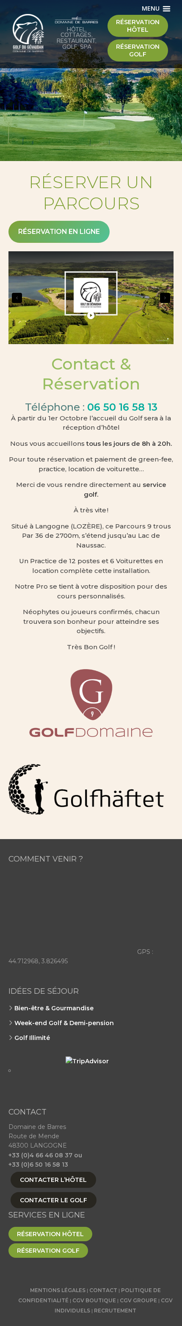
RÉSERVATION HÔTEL (50, 1234)
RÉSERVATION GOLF (48, 1250)
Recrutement (115, 1310)
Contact (103, 1290)
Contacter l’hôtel (53, 1180)
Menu (151, 8)
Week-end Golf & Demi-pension (64, 1023)
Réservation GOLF (138, 50)
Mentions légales (57, 1290)
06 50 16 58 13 (122, 407)
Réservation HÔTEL (138, 25)
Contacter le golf (53, 1200)
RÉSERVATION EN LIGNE (59, 232)
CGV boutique (94, 1300)
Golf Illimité (32, 1038)
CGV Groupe (138, 1300)
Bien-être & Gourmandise (54, 1008)
